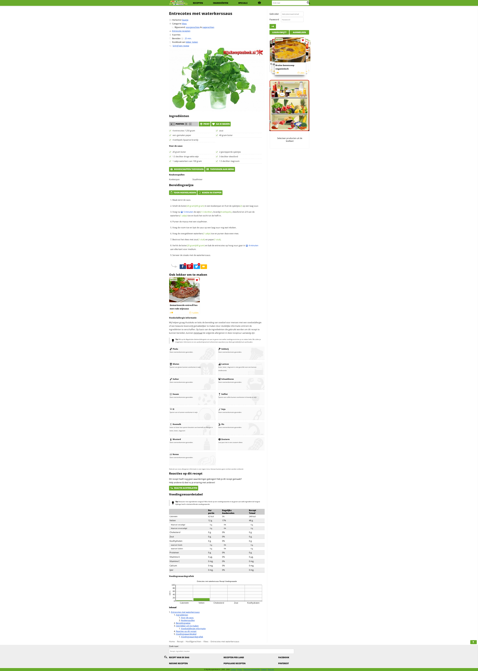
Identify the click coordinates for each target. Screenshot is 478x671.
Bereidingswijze (183, 623)
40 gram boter (226, 135)
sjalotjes (237, 206)
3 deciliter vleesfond (228, 156)
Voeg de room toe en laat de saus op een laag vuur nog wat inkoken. (204, 227)
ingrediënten (220, 3)
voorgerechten (193, 27)
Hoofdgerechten (193, 641)
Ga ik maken (223, 124)
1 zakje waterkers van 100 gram (187, 161)
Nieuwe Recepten (178, 663)
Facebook (283, 657)
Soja (223, 409)
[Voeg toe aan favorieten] (197, 280)
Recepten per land (234, 657)
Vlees (184, 23)
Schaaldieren (227, 379)
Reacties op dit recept (186, 631)
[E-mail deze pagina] (204, 266)
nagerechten (208, 27)
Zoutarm (225, 439)
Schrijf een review (181, 45)
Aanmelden (299, 32)
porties (177, 34)
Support (264, 669)
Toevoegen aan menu (222, 169)
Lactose (225, 364)
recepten (198, 3)
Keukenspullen (188, 620)
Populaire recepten (234, 663)
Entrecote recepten (181, 31)
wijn (204, 212)
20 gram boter (179, 152)
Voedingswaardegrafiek (192, 636)
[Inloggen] (272, 26)
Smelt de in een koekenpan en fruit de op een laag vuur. (215, 206)
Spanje (185, 20)
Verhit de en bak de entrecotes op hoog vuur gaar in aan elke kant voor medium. (214, 247)
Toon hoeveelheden (185, 192)
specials (242, 3)
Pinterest (283, 663)
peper (214, 239)
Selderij (225, 349)
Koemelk (177, 424)
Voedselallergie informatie (193, 628)
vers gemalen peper (182, 135)
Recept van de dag (179, 657)
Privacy (239, 669)
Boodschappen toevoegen (189, 169)
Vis (222, 424)
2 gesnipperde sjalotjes (230, 152)
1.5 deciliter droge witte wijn (186, 156)
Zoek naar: (174, 646)
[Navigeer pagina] (473, 642)
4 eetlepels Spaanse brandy (185, 139)
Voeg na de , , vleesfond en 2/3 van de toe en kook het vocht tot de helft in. (212, 214)
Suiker (176, 379)
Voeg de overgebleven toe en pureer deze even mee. (205, 233)
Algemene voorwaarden (251, 669)
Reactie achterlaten (185, 488)
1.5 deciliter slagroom (229, 161)
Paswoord (274, 19)
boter (188, 206)
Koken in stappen (211, 192)
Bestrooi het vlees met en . (196, 239)
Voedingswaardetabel (186, 634)
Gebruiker (274, 14)
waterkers (178, 215)
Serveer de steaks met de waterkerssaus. (191, 255)
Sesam (176, 394)
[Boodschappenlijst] (259, 3)
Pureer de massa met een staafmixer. (190, 221)
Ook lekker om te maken (187, 625)
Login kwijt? (279, 32)
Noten (176, 454)
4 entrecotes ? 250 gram (184, 130)
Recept (180, 641)
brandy (222, 212)
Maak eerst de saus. (181, 200)
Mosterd (177, 439)
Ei (173, 409)
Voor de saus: (187, 617)
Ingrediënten (182, 615)
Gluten (176, 364)
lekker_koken (192, 42)
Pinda (175, 349)
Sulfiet (224, 394)
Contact (233, 669)
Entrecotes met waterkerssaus (185, 612)
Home (172, 641)
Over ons (271, 669)
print (206, 124)
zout (221, 130)
